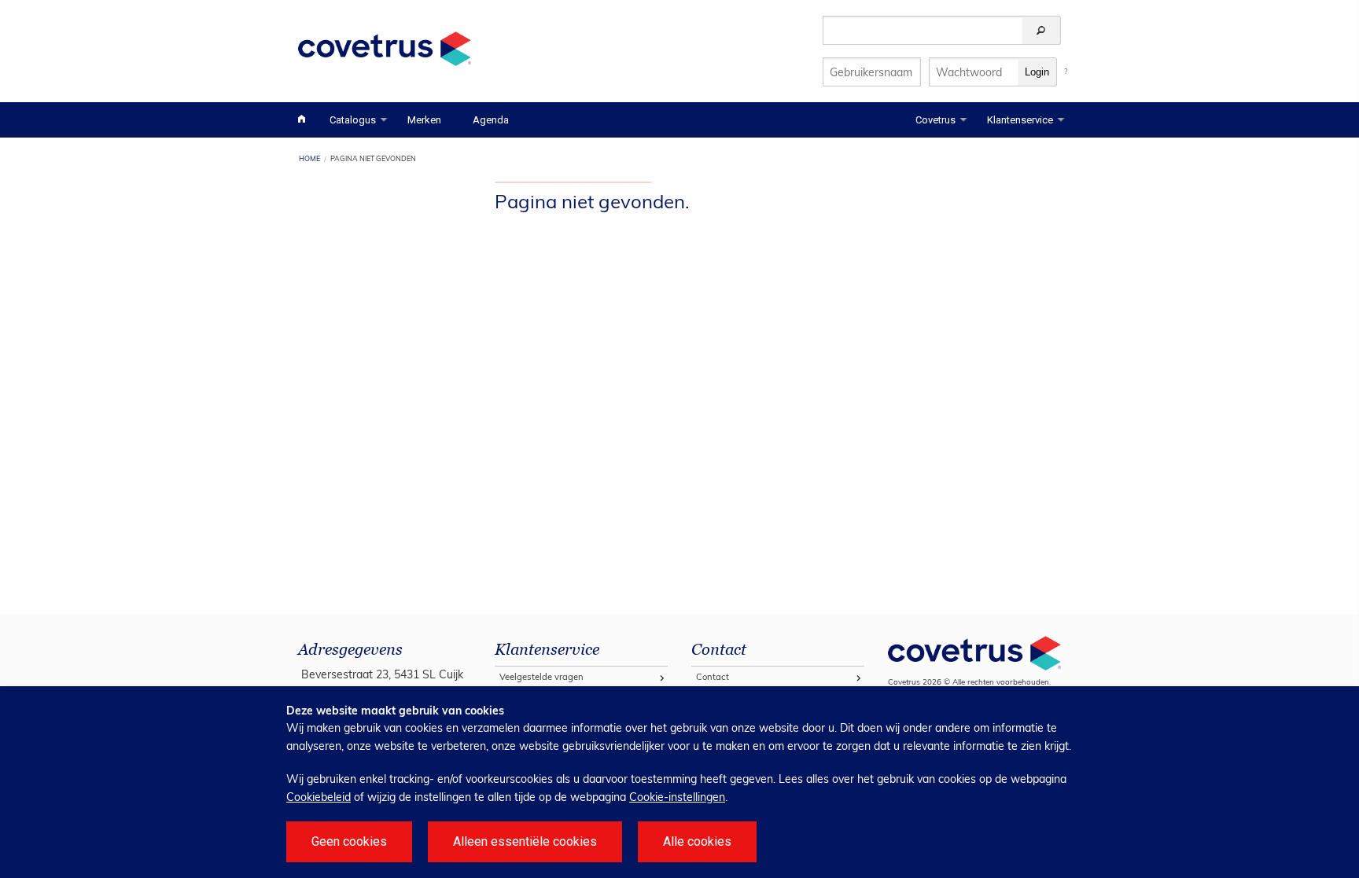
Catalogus (353, 120)
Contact (712, 676)
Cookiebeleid (318, 797)
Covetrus (935, 120)
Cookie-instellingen (677, 797)
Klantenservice (1020, 120)
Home (309, 158)
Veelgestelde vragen (541, 676)
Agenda (491, 120)
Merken (424, 120)
